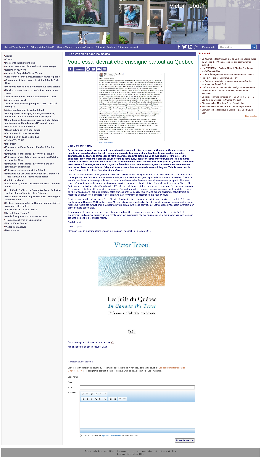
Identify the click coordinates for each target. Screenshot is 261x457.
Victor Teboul (186, 5)
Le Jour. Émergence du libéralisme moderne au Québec (228, 74)
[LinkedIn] (190, 47)
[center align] (254, 46)
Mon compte (208, 47)
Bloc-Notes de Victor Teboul (20, 126)
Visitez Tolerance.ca (15, 227)
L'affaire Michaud (14, 180)
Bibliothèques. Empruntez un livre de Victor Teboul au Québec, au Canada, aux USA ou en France (32, 121)
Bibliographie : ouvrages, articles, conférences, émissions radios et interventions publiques (30, 115)
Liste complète (251, 116)
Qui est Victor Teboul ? (16, 47)
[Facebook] (179, 47)
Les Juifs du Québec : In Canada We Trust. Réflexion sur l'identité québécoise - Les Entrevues (33, 191)
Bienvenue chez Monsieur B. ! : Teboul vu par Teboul (226, 106)
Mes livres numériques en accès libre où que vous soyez (31, 91)
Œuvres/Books (64, 47)
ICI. (112, 342)
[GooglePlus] (196, 47)
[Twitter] (184, 47)
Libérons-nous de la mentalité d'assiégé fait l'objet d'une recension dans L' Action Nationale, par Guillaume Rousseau (228, 90)
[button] (83, 394)
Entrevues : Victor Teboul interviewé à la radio (29, 154)
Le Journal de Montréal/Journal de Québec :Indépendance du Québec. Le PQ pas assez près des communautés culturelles (229, 62)
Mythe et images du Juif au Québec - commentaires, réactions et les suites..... (32, 204)
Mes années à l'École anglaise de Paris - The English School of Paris (32, 198)
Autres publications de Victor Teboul (24, 110)
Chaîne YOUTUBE (14, 140)
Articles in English (105, 47)
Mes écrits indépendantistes (20, 63)
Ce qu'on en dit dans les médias (22, 137)
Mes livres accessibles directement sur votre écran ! (32, 86)
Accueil (9, 56)
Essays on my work (15, 70)
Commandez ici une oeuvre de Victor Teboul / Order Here (32, 81)
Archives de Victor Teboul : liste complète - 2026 (30, 96)
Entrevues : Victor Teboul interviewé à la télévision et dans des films (31, 158)
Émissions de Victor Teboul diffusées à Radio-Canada (29, 149)
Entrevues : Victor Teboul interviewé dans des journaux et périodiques (29, 165)
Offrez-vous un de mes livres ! (21, 209)
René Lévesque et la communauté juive (220, 78)
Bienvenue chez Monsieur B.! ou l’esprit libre (223, 103)
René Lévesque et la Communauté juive (26, 216)
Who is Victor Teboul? (42, 47)
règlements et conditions (112, 436)
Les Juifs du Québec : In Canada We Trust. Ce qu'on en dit (32, 185)
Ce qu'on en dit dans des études (22, 133)
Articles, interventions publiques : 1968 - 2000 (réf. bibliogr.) (31, 105)
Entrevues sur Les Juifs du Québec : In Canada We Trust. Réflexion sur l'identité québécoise (32, 175)
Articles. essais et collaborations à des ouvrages (30, 66)
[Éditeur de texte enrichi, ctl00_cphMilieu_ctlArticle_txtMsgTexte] (137, 415)
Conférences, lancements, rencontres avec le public (32, 77)
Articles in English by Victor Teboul (23, 73)
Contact (9, 59)
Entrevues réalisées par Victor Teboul (25, 170)
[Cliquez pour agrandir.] (131, 107)
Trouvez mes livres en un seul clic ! (23, 220)
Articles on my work (128, 47)
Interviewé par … (84, 47)
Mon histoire (12, 230)
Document (10, 144)
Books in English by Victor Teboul (23, 130)
